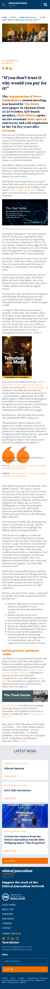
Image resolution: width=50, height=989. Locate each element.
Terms (12, 978)
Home (4, 17)
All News (10, 860)
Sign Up (8, 969)
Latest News (9, 904)
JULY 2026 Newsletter (17, 790)
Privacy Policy (32, 978)
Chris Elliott (25, 115)
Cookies (21, 978)
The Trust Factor (10, 705)
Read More (10, 776)
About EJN (7, 909)
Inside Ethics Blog (27, 17)
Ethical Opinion (14, 768)
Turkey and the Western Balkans (23, 671)
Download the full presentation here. (21, 228)
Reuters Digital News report (22, 190)
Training (7, 923)
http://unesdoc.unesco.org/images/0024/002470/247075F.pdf (24, 467)
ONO (22, 741)
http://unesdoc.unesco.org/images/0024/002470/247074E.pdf (24, 475)
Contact (7, 927)
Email (6, 954)
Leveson (8, 131)
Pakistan (31, 669)
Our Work (7, 914)
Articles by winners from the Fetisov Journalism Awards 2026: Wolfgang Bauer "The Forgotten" (24, 840)
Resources (8, 918)
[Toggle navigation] (3, 4)
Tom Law (8, 63)
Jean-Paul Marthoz (35, 387)
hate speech (37, 119)
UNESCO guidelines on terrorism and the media (24, 383)
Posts (13, 17)
